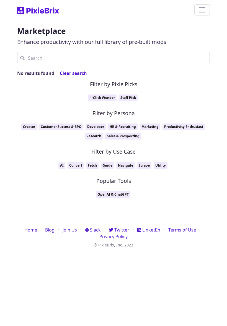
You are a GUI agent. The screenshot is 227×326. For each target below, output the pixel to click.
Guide (107, 165)
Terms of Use (182, 230)
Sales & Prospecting (123, 136)
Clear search (73, 73)
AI (62, 165)
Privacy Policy (113, 236)
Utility (160, 165)
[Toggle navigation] (202, 9)
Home (30, 230)
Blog (50, 230)
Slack (95, 230)
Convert (75, 165)
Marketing (150, 126)
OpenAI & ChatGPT (113, 194)
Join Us (70, 230)
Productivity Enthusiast (183, 126)
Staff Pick (128, 97)
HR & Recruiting (123, 126)
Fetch (92, 165)
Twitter (121, 230)
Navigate (125, 165)
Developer (95, 126)
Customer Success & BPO (61, 126)
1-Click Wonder (102, 97)
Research (93, 136)
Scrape (144, 165)
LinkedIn (150, 230)
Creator (29, 126)
